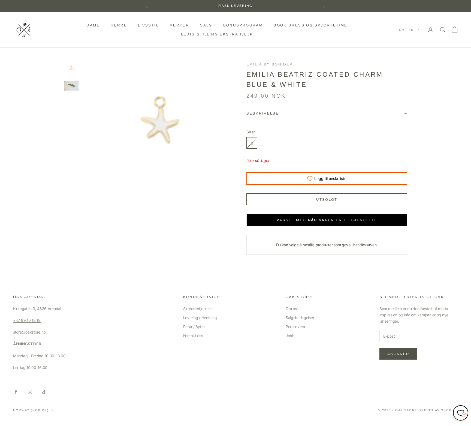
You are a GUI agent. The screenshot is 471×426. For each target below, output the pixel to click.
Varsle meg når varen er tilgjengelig (327, 220)
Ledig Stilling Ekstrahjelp (217, 34)
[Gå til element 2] (71, 85)
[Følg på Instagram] (30, 392)
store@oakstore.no (29, 332)
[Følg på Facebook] (16, 392)
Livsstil (148, 25)
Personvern (295, 326)
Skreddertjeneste (198, 308)
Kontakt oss (193, 335)
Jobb (290, 335)
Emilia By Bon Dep (269, 64)
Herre (119, 25)
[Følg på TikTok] (44, 392)
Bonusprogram (243, 25)
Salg (206, 25)
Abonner (398, 354)
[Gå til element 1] (71, 68)
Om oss (292, 308)
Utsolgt (326, 199)
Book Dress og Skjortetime (310, 25)
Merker (179, 25)
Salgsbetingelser (300, 317)
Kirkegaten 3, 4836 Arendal (37, 308)
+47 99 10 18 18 (27, 320)
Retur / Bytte (194, 326)
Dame (93, 25)
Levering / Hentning (200, 317)
